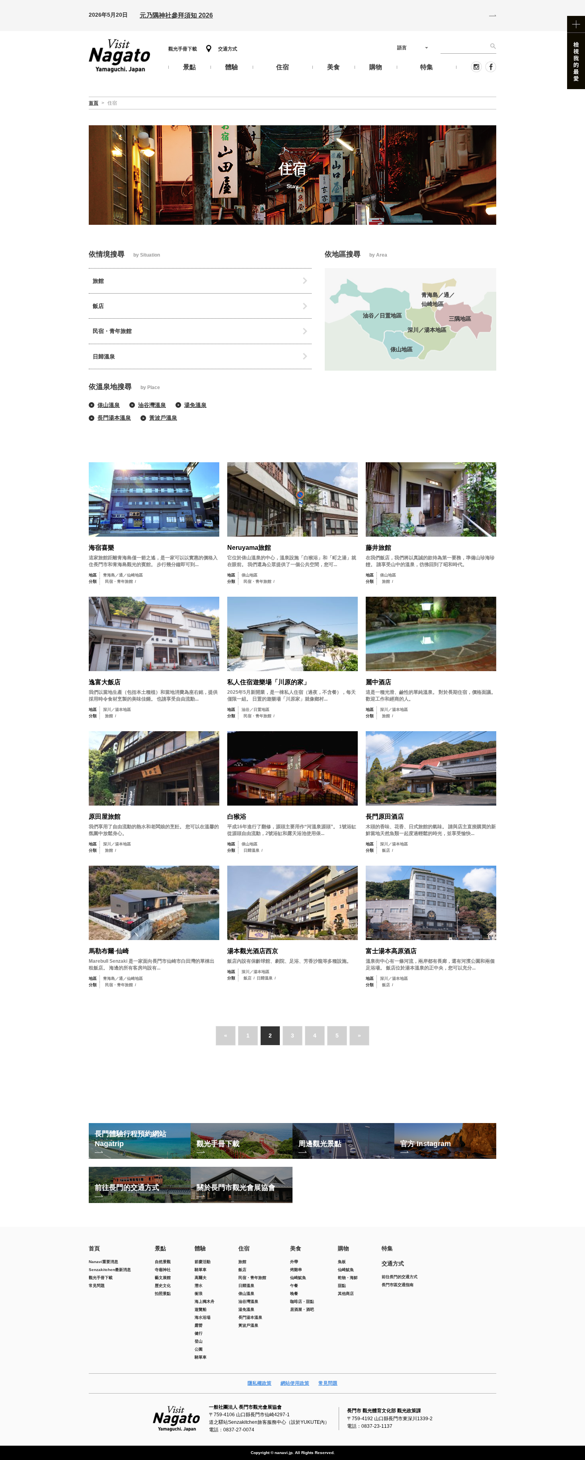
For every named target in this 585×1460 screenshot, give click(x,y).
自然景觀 (163, 1261)
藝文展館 (163, 1277)
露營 (199, 1325)
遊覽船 (201, 1309)
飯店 (98, 306)
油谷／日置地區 (382, 315)
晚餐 (294, 1293)
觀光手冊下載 (182, 49)
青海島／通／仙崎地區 (438, 299)
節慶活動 (203, 1261)
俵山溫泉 (109, 405)
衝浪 (199, 1293)
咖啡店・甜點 (302, 1301)
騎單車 (201, 1269)
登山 (199, 1341)
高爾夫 (201, 1277)
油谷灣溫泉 (152, 405)
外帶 (294, 1261)
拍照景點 (163, 1293)
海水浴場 (203, 1317)
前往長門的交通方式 (399, 1277)
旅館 (98, 281)
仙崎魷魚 (298, 1277)
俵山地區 (401, 349)
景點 (160, 1248)
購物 (343, 1248)
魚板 (342, 1261)
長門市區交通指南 (397, 1285)
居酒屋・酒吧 (302, 1309)
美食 (295, 1248)
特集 (387, 1248)
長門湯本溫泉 (114, 418)
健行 (199, 1333)
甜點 (342, 1285)
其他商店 (346, 1293)
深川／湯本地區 (427, 330)
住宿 (244, 1248)
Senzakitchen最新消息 (110, 1269)
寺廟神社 (163, 1269)
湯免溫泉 (195, 405)
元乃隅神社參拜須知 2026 (176, 15)
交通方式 (227, 49)
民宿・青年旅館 (112, 331)
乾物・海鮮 (348, 1277)
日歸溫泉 (104, 356)
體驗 (200, 1248)
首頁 (94, 1248)
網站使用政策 (295, 1383)
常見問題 (97, 1285)
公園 (199, 1349)
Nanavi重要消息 (103, 1261)
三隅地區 (460, 318)
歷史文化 (163, 1285)
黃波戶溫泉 (163, 418)
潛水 (199, 1285)
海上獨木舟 (204, 1301)
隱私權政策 (259, 1383)
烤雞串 (296, 1269)
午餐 (294, 1285)
